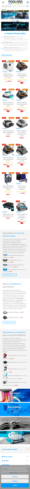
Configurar (15, 481)
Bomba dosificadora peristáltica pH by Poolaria (8, 187)
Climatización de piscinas (14, 382)
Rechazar (15, 476)
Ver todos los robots (9, 322)
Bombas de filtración (13, 362)
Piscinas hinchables (12, 269)
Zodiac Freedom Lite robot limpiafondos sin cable (8, 132)
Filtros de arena (11, 355)
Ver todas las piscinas (9, 274)
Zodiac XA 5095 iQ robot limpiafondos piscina (8, 159)
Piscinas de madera (12, 260)
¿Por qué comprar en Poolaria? (9, 449)
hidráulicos (18, 302)
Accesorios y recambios (13, 375)
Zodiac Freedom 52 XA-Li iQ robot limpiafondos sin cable (22, 133)
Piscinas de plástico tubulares (14, 265)
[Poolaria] (15, 2)
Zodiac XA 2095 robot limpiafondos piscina (22, 75)
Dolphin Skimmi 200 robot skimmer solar (8, 215)
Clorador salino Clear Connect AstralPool (22, 187)
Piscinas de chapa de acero (14, 255)
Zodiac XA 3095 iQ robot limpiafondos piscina (22, 104)
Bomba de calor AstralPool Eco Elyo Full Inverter (8, 75)
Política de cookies (5, 472)
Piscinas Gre (16, 244)
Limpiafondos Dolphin (13, 312)
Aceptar (15, 485)
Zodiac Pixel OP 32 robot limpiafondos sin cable (22, 159)
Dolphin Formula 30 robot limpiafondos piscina (8, 104)
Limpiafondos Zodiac (13, 317)
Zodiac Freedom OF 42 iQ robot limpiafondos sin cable (22, 217)
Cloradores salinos (12, 369)
